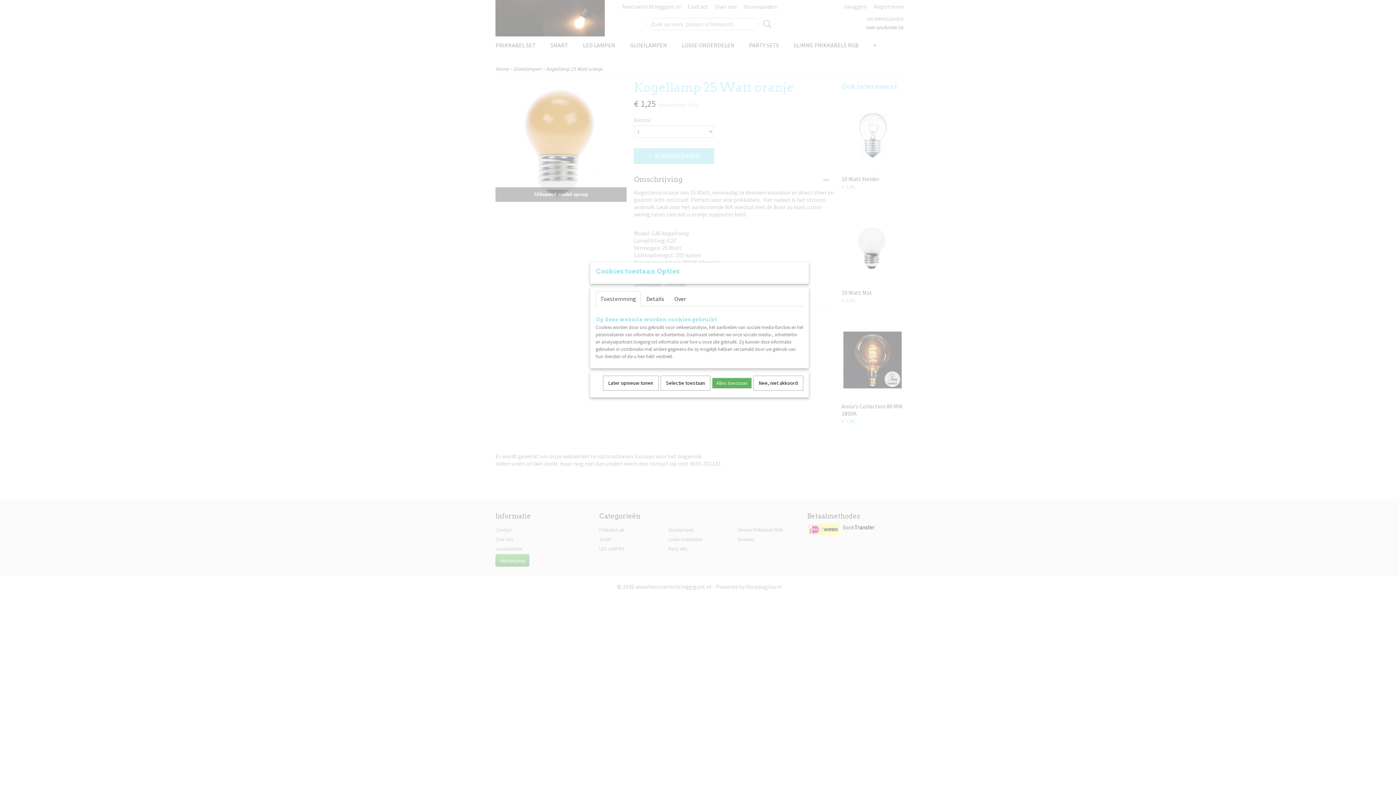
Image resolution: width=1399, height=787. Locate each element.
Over (680, 298)
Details (655, 298)
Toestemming (618, 298)
